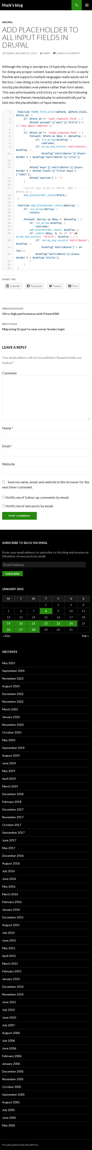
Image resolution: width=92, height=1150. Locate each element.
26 (8, 629)
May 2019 (8, 771)
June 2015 (9, 940)
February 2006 (11, 1056)
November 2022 (13, 701)
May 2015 (8, 948)
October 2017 (11, 825)
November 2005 (13, 1079)
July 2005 (8, 1110)
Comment (9, 373)
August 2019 (11, 755)
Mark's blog (12, 5)
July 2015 (8, 932)
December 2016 (13, 855)
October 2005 (11, 1087)
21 (33, 623)
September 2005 (13, 1094)
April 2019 (9, 778)
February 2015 (11, 971)
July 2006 (8, 1040)
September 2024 (13, 670)
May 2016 (8, 886)
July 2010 (8, 1010)
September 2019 (13, 748)
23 (58, 623)
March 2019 (10, 786)
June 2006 (9, 1048)
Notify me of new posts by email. (29, 506)
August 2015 (11, 925)
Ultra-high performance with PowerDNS (30, 311)
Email (7, 446)
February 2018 (11, 801)
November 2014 (13, 994)
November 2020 (13, 724)
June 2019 (9, 763)
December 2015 (13, 917)
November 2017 (13, 817)
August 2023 (11, 686)
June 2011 (9, 1002)
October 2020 (11, 732)
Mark (46, 53)
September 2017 (13, 832)
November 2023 (13, 678)
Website (8, 464)
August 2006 (11, 1033)
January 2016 (11, 909)
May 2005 (8, 1125)
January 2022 (11, 717)
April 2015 (9, 956)
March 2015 (10, 963)
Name (7, 428)
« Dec (6, 636)
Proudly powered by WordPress (20, 1144)
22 (46, 623)
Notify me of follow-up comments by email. (37, 497)
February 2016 (11, 902)
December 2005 (13, 1071)
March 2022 (10, 709)
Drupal (7, 22)
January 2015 (11, 979)
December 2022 (13, 694)
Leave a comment (68, 53)
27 (21, 629)
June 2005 (9, 1117)
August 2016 (11, 863)
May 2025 (8, 663)
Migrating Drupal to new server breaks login (33, 326)
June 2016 (9, 879)
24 (71, 623)
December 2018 (13, 794)
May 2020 (8, 740)
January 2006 (11, 1063)
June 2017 (9, 840)
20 (21, 623)
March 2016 (10, 894)
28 (33, 629)
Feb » (85, 636)
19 (8, 623)
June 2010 (9, 1017)
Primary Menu (87, 5)
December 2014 (13, 986)
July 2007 (8, 1025)
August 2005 (11, 1102)
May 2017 (8, 848)
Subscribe (12, 573)
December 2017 (13, 809)
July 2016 (8, 871)
